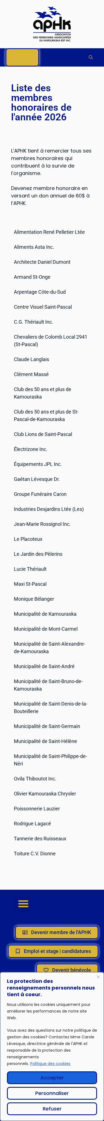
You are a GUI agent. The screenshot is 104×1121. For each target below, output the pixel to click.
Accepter (52, 1077)
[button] (90, 57)
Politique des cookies (50, 1063)
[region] (52, 1046)
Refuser (52, 1108)
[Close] (98, 976)
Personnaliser (52, 1093)
